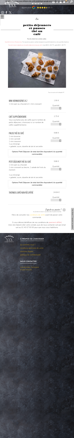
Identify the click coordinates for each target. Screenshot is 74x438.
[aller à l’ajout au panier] (72, 219)
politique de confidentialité (30, 255)
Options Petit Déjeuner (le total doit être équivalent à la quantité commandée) (37, 152)
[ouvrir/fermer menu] (2, 16)
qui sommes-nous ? (27, 244)
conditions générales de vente (31, 248)
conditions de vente (37, 215)
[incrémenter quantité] (60, 107)
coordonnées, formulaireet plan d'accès (29, 268)
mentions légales (26, 251)
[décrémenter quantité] (60, 108)
